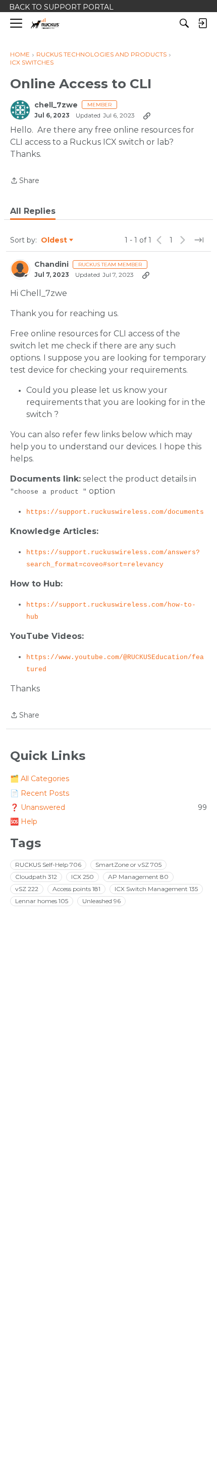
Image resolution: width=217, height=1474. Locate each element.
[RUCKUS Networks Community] (45, 23)
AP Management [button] (138, 876)
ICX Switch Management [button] (156, 889)
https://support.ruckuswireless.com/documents (115, 512)
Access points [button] (76, 889)
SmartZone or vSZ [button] (128, 864)
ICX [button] (82, 876)
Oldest (54, 240)
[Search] (184, 23)
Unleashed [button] (101, 901)
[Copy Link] (147, 115)
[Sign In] (202, 23)
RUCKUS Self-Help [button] (48, 864)
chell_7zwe (56, 105)
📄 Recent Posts (39, 793)
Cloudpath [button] (36, 876)
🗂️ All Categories (39, 778)
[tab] (33, 211)
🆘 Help (23, 821)
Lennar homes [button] (41, 901)
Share (24, 181)
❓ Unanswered (108, 807)
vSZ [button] (26, 889)
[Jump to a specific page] (199, 240)
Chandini (51, 264)
